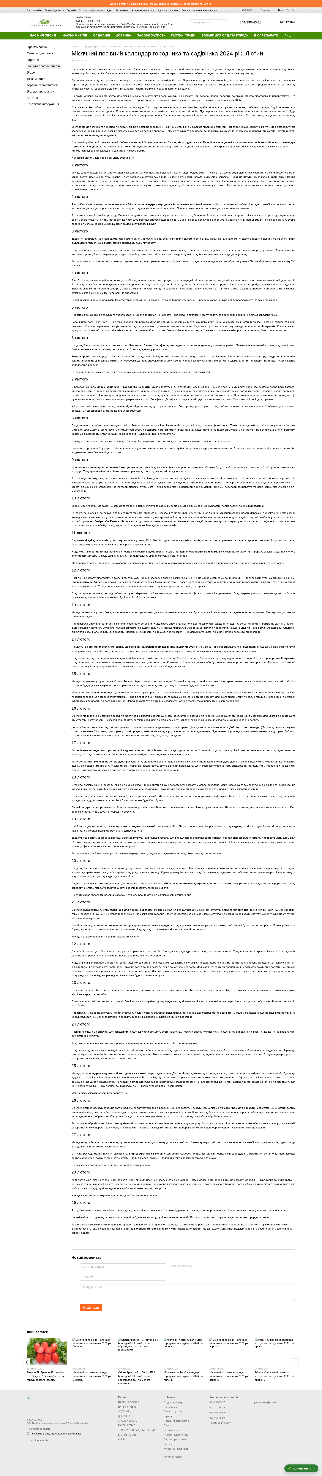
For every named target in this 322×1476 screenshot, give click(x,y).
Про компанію (34, 10)
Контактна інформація (205, 10)
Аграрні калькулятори (143, 10)
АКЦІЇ (288, 35)
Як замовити (122, 10)
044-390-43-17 (251, 22)
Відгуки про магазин (168, 10)
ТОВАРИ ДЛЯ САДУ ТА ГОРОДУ (225, 35)
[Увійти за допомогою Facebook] (196, 1266)
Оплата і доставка (54, 10)
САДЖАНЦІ (101, 35)
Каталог (185, 10)
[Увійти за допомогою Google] (202, 1266)
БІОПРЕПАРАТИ (266, 35)
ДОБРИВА (123, 35)
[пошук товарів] (224, 22)
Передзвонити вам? (220, 1423)
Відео (109, 10)
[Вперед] (295, 1361)
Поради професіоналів (91, 10)
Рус (293, 10)
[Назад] (26, 1361)
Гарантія (71, 10)
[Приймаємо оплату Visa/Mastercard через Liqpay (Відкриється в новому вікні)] (54, 1433)
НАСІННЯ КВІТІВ (75, 35)
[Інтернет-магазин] (45, 1405)
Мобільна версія (39, 1440)
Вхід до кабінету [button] (173, 1402)
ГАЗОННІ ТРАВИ (183, 35)
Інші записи (37, 1332)
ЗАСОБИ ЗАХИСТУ (151, 35)
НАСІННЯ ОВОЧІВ (43, 35)
